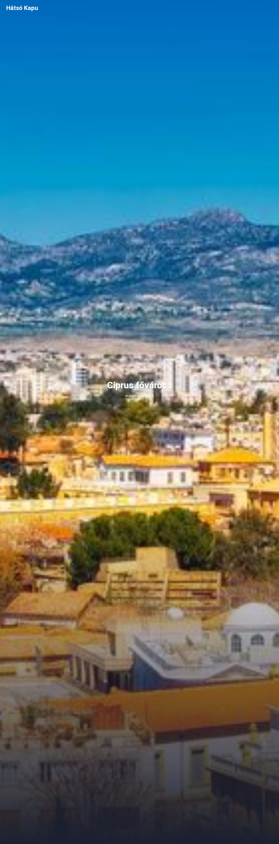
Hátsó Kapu (22, 7)
